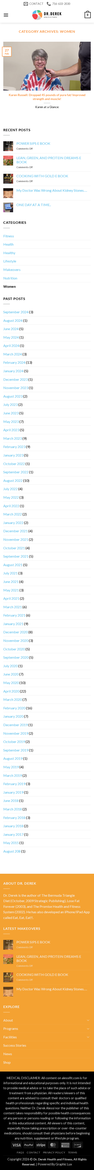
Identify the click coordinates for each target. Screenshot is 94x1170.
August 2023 (13, 396)
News (7, 1054)
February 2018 (14, 817)
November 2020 (15, 640)
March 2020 (12, 699)
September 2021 (15, 556)
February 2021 (14, 615)
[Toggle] (88, 1020)
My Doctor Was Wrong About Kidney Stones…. (51, 190)
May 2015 (11, 843)
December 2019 (15, 725)
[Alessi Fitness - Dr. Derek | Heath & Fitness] (47, 15)
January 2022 (13, 522)
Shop (7, 1062)
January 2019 (13, 792)
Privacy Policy (54, 1152)
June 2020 (11, 674)
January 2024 (13, 371)
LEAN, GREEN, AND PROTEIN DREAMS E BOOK (48, 160)
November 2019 (15, 733)
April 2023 (11, 430)
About (8, 1020)
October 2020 (14, 649)
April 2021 (11, 598)
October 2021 (14, 548)
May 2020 (11, 683)
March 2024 (12, 354)
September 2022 (15, 472)
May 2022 (11, 497)
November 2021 (15, 539)
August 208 (12, 851)
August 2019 (13, 758)
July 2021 (10, 573)
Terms (72, 1152)
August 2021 (13, 565)
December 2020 (15, 632)
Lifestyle (9, 261)
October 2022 (14, 464)
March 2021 (12, 607)
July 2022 (10, 489)
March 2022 (12, 514)
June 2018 (11, 800)
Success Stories (14, 1045)
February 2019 (14, 784)
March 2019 (12, 775)
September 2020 (15, 657)
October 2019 (14, 741)
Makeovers (12, 269)
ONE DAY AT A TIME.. (33, 205)
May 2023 (11, 421)
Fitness (8, 236)
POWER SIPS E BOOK (33, 143)
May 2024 (11, 337)
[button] (6, 15)
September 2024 (15, 312)
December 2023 (15, 379)
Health (8, 244)
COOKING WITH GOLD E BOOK (42, 176)
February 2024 (14, 362)
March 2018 (12, 809)
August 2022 (13, 480)
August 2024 (13, 320)
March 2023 (12, 438)
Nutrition (10, 278)
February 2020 (14, 708)
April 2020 (11, 691)
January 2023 (13, 455)
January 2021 (13, 624)
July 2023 (10, 404)
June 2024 (11, 329)
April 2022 (11, 506)
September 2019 (15, 750)
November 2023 (15, 388)
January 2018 (13, 826)
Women (9, 286)
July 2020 (10, 666)
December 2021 (15, 531)
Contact (33, 1152)
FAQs (20, 1152)
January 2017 (13, 834)
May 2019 (11, 767)
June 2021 (11, 581)
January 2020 (13, 716)
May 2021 (11, 590)
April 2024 (11, 345)
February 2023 (14, 447)
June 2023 (11, 413)
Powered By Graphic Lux (55, 1164)
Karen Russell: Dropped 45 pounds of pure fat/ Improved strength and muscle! (47, 97)
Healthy (9, 253)
